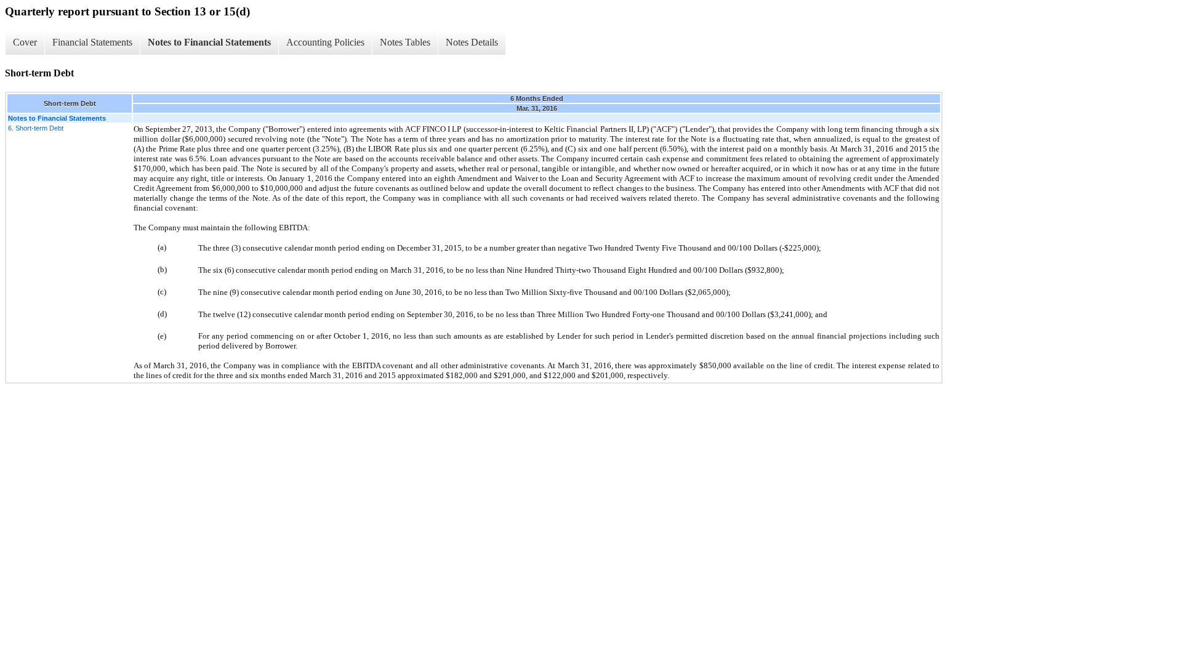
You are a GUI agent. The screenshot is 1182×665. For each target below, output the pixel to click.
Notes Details (472, 42)
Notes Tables (405, 42)
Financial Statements (92, 42)
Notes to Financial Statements (209, 42)
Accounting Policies (325, 42)
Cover (25, 42)
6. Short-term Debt (35, 128)
